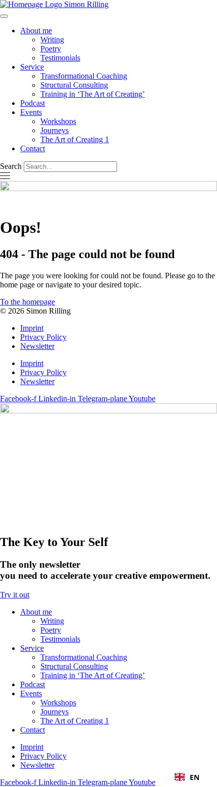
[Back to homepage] (54, 4)
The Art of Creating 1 (74, 139)
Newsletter (37, 346)
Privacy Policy (43, 337)
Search (11, 166)
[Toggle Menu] (4, 16)
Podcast (32, 103)
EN (194, 777)
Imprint (31, 328)
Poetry (50, 48)
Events (31, 112)
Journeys (54, 130)
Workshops (58, 121)
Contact (32, 148)
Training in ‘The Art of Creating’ (92, 94)
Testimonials (60, 57)
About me (36, 30)
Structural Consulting (74, 85)
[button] (187, 777)
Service (32, 67)
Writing (52, 39)
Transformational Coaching (83, 76)
